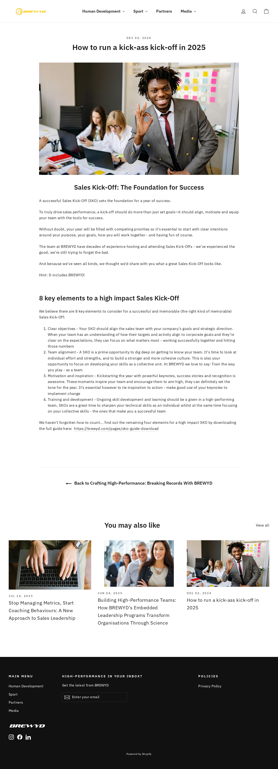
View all (262, 525)
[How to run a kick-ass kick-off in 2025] (228, 563)
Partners (164, 11)
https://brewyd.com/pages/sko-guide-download (116, 428)
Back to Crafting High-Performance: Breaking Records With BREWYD (142, 483)
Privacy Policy (209, 686)
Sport (138, 11)
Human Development (101, 11)
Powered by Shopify (139, 754)
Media (187, 11)
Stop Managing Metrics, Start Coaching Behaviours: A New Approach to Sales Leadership (42, 610)
